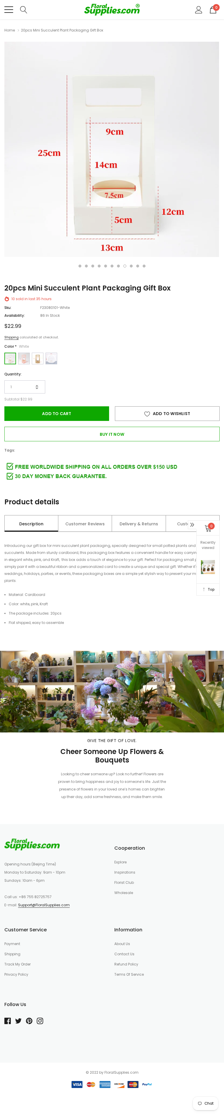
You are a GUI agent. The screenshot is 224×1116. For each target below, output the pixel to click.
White (10, 358)
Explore (120, 862)
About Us (122, 943)
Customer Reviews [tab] (85, 524)
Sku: (7, 307)
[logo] (112, 9)
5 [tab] (105, 266)
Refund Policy (126, 964)
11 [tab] (144, 266)
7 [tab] (118, 266)
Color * (16, 346)
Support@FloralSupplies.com (44, 904)
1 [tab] (79, 266)
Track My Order (17, 964)
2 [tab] (86, 266)
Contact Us (124, 953)
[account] (198, 9)
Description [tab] (31, 524)
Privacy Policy (16, 974)
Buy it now (112, 434)
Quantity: (13, 374)
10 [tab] (137, 266)
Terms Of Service (129, 974)
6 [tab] (112, 266)
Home (9, 30)
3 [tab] (92, 266)
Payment (12, 943)
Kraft (37, 358)
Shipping (11, 337)
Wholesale (123, 892)
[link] (32, 844)
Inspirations (124, 872)
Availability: (14, 315)
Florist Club (124, 882)
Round (51, 358)
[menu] (8, 9)
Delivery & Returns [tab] (139, 524)
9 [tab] (131, 266)
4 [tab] (99, 266)
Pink (24, 358)
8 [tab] (124, 266)
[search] (23, 9)
